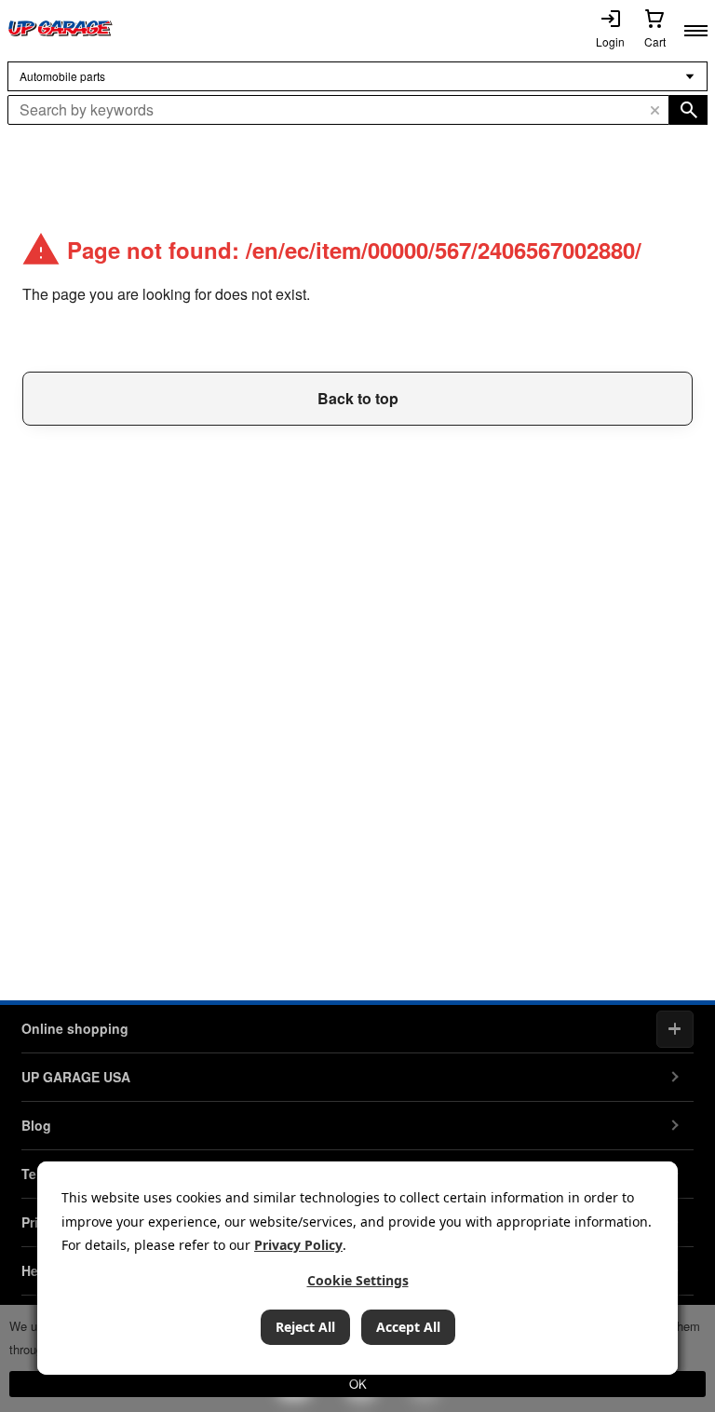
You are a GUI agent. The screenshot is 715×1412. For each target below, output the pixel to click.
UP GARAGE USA (75, 1076)
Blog (36, 1125)
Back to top (357, 398)
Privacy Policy (298, 1245)
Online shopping (74, 1028)
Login (610, 41)
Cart (655, 41)
